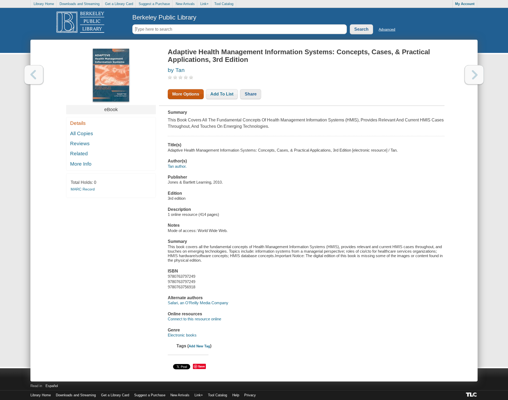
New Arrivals (185, 4)
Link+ (204, 4)
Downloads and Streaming (79, 4)
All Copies (81, 133)
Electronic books (182, 335)
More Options (185, 94)
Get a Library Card (119, 4)
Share (251, 94)
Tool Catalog (223, 4)
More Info (81, 164)
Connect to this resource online (194, 319)
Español (52, 386)
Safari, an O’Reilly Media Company (198, 303)
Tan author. (177, 166)
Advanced (387, 29)
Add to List (221, 94)
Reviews (80, 143)
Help (235, 395)
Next (474, 74)
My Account (464, 4)
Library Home (44, 4)
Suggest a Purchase (154, 4)
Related (79, 153)
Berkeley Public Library (164, 17)
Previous (33, 74)
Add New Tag (199, 346)
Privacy (250, 395)
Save (201, 366)
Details (78, 123)
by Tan (176, 70)
